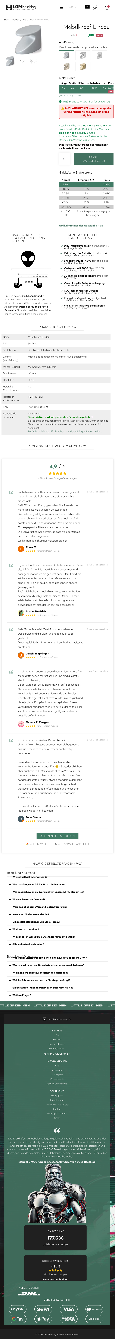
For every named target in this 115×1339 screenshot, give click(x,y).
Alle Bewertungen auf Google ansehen (59, 844)
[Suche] (87, 7)
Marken (15, 19)
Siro (24, 19)
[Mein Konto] (95, 8)
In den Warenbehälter (94, 159)
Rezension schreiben (59, 836)
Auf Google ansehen (98, 491)
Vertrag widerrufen (57, 1054)
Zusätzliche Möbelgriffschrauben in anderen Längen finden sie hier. (65, 431)
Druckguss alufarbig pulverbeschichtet (84, 47)
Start (6, 19)
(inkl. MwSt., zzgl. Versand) (70, 95)
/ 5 (55, 1270)
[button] (61, 8)
